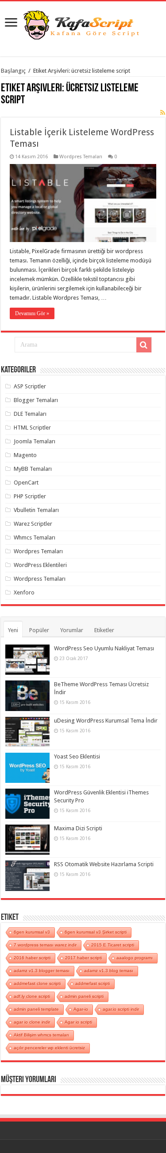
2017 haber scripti (83, 957)
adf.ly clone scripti (32, 996)
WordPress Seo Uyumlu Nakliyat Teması (104, 648)
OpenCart (26, 482)
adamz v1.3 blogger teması (41, 970)
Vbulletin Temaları (36, 510)
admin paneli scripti (84, 996)
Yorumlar (71, 630)
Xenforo (24, 592)
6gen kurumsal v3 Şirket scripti (96, 932)
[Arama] (143, 344)
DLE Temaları (30, 413)
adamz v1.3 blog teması (108, 970)
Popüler (39, 630)
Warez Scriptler (33, 523)
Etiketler (104, 630)
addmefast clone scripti (37, 983)
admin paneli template (36, 1009)
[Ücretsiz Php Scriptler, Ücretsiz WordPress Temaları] (83, 24)
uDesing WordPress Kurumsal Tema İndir (106, 720)
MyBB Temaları (33, 468)
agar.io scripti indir (121, 1009)
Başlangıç (13, 70)
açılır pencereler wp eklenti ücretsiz (49, 1047)
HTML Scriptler (32, 427)
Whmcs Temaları (34, 537)
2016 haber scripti (32, 957)
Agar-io (80, 1009)
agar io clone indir (32, 1022)
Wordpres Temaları (80, 157)
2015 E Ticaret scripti (112, 944)
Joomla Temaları (34, 441)
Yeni (13, 630)
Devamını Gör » (32, 313)
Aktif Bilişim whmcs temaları (41, 1034)
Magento (25, 455)
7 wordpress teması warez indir (45, 944)
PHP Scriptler (30, 496)
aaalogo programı (134, 957)
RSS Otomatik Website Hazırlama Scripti (104, 864)
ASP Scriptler (30, 386)
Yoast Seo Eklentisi (77, 756)
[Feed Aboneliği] (162, 112)
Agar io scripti (78, 1022)
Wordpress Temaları (40, 578)
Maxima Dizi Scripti (78, 828)
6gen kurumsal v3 (32, 932)
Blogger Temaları (36, 400)
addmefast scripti (92, 983)
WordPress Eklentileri (40, 565)
